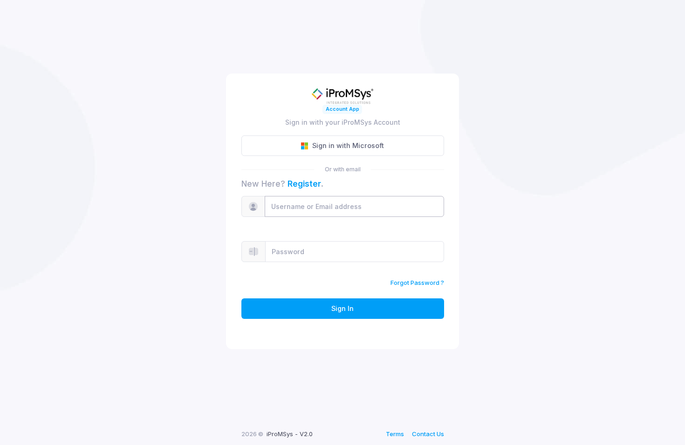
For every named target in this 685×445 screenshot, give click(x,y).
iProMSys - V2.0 (290, 434)
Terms (395, 434)
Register (304, 184)
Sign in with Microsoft (348, 145)
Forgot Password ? (417, 282)
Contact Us (428, 434)
